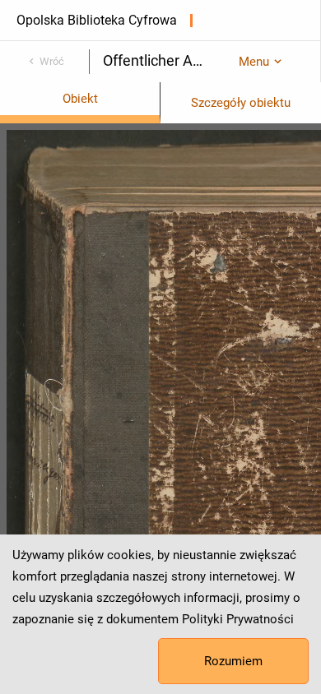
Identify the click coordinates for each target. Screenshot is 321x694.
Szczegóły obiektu (241, 102)
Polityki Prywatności (238, 619)
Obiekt (80, 98)
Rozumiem (233, 661)
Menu (254, 61)
